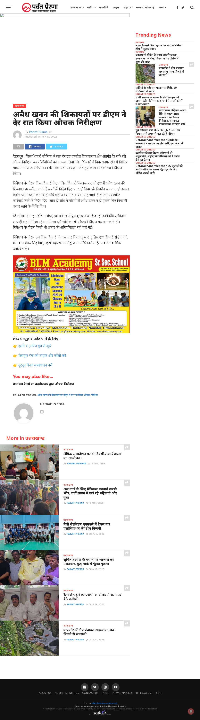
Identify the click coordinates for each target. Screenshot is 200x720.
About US (45, 692)
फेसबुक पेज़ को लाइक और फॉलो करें (42, 355)
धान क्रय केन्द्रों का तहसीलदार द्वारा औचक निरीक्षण (43, 384)
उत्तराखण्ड (76, 7)
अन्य (161, 7)
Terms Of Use (144, 692)
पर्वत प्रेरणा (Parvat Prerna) (104, 703)
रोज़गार (127, 7)
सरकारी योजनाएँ (145, 7)
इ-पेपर (158, 692)
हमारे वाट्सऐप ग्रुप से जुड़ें (34, 345)
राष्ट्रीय (90, 7)
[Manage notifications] (191, 711)
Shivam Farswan (76, 463)
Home (105, 692)
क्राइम (116, 7)
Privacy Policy (122, 692)
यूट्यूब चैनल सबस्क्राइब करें (35, 365)
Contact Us (90, 692)
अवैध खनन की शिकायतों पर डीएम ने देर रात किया (60, 395)
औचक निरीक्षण (91, 395)
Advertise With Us (67, 692)
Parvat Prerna (38, 131)
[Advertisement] (165, 204)
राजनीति (103, 7)
